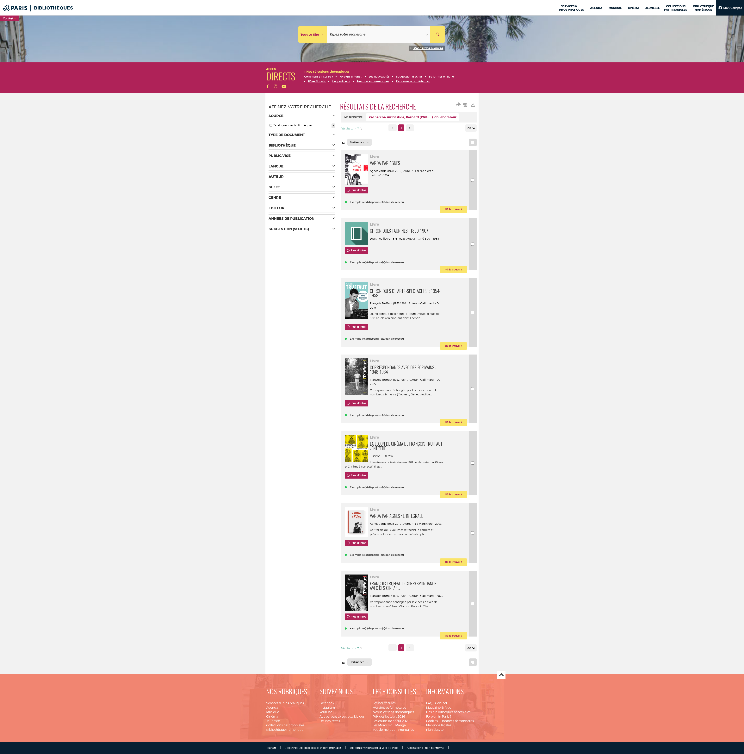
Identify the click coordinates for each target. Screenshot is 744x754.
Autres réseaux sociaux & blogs (341, 716)
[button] (730, 8)
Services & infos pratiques (285, 703)
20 (469, 128)
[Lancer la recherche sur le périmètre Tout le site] (437, 34)
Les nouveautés (384, 703)
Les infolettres (329, 721)
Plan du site (434, 730)
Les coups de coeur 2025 (391, 721)
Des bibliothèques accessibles (448, 712)
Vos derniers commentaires (393, 730)
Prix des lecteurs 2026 (389, 716)
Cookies (432, 721)
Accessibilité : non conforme (425, 747)
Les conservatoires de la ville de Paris (374, 747)
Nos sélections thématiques (393, 712)
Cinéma (272, 716)
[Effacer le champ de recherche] (427, 34)
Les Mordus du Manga (389, 725)
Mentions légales (438, 725)
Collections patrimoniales (285, 725)
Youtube (325, 712)
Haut (501, 675)
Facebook (326, 703)
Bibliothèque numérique (284, 730)
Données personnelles (457, 721)
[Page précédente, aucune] (392, 127)
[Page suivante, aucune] (410, 127)
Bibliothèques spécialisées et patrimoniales (313, 747)
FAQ (429, 703)
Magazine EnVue (438, 707)
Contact (441, 703)
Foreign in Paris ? (438, 716)
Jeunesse (273, 721)
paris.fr (271, 747)
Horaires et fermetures (389, 707)
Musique (272, 712)
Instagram (327, 707)
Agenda (272, 707)
